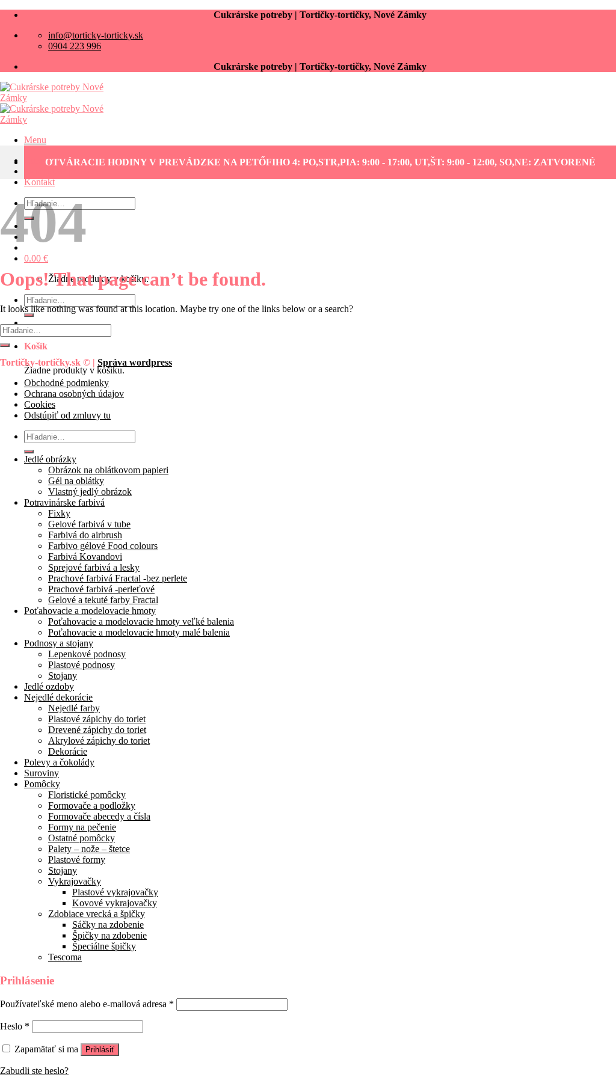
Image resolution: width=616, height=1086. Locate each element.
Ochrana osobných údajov (74, 393)
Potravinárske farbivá (64, 502)
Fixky (59, 513)
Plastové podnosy (81, 665)
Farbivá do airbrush (85, 535)
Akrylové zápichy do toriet (99, 740)
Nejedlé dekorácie (58, 697)
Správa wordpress (134, 362)
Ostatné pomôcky (81, 838)
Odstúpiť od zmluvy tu (67, 415)
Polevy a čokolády (59, 762)
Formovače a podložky (91, 805)
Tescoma (65, 957)
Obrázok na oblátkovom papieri (108, 470)
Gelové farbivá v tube (89, 524)
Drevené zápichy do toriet (97, 730)
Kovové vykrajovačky (114, 903)
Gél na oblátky (76, 481)
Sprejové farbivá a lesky (94, 567)
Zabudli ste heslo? (34, 1071)
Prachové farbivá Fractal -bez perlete (117, 578)
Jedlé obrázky (50, 459)
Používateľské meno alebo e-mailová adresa (87, 1004)
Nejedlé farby (74, 708)
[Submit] (29, 315)
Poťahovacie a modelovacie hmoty (90, 611)
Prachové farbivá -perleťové (101, 589)
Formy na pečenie (82, 827)
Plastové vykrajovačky (115, 892)
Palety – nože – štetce (89, 849)
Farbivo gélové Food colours (103, 546)
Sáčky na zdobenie (108, 924)
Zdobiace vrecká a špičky (96, 914)
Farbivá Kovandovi (85, 556)
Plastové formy (76, 859)
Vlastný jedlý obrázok (90, 491)
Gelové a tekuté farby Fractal (103, 600)
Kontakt (39, 182)
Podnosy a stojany (58, 643)
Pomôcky (42, 784)
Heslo (14, 1026)
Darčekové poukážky (64, 171)
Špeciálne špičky (104, 946)
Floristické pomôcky (87, 795)
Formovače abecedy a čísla (99, 816)
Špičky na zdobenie (109, 935)
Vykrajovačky (74, 881)
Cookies (39, 404)
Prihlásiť (99, 1049)
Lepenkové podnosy (87, 654)
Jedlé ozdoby (49, 686)
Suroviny (41, 773)
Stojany (62, 675)
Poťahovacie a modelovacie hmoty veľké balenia (141, 621)
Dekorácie (67, 751)
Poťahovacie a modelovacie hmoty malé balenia (139, 632)
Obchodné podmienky (66, 383)
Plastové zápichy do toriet (97, 719)
